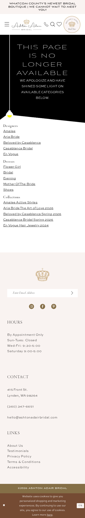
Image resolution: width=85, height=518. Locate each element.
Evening (9, 178)
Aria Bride (11, 137)
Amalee (9, 131)
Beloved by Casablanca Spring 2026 (32, 214)
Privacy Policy (19, 456)
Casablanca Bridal (18, 148)
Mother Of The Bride (19, 184)
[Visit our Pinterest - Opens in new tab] (53, 306)
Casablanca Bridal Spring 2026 (28, 219)
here (50, 514)
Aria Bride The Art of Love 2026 (28, 208)
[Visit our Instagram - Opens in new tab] (31, 306)
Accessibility (18, 467)
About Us (15, 445)
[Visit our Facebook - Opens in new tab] (42, 306)
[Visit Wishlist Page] (59, 24)
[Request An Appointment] (72, 24)
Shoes (8, 189)
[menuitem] (7, 24)
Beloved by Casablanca (22, 142)
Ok (80, 505)
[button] (7, 24)
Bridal (8, 172)
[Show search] (52, 24)
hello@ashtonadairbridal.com (32, 417)
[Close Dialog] (4, 506)
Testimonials (18, 451)
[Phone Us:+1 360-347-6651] (46, 24)
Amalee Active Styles (20, 202)
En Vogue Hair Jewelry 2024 (26, 225)
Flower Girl (12, 166)
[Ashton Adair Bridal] (26, 24)
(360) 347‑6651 (20, 406)
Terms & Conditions (23, 462)
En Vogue (11, 154)
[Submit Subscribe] (74, 293)
